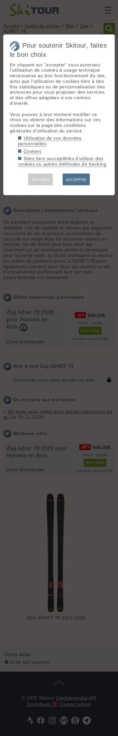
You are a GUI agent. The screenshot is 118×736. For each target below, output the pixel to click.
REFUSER (40, 180)
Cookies (32, 151)
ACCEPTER (76, 180)
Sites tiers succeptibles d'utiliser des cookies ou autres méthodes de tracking (62, 161)
